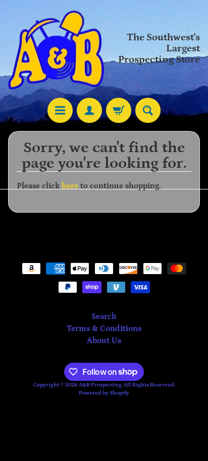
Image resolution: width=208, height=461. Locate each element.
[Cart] (118, 110)
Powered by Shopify (104, 392)
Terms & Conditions (104, 328)
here (70, 185)
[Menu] (60, 110)
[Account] (89, 110)
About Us (104, 340)
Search (104, 316)
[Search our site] (148, 110)
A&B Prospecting (100, 384)
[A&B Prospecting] (56, 49)
